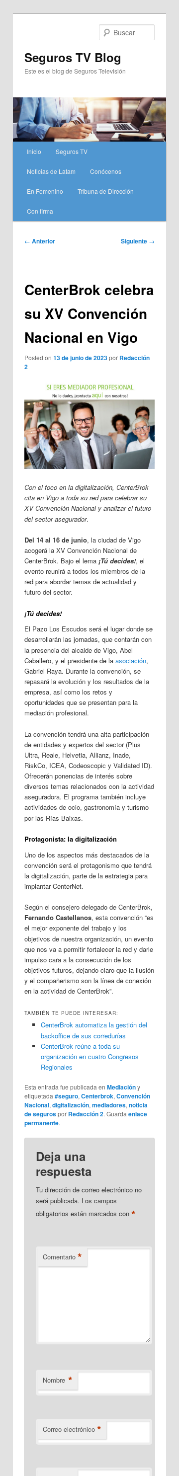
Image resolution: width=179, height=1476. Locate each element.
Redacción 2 (85, 1113)
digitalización (70, 1104)
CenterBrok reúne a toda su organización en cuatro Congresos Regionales (90, 1056)
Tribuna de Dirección (106, 191)
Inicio (34, 151)
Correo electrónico (72, 1429)
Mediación (121, 1087)
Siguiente (138, 240)
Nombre (58, 1380)
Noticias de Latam (51, 171)
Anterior (39, 240)
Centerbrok (97, 1095)
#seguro (66, 1095)
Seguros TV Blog (72, 57)
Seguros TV (72, 151)
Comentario (62, 1257)
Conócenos (105, 171)
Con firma (40, 211)
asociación (130, 660)
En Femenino (45, 191)
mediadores (109, 1104)
